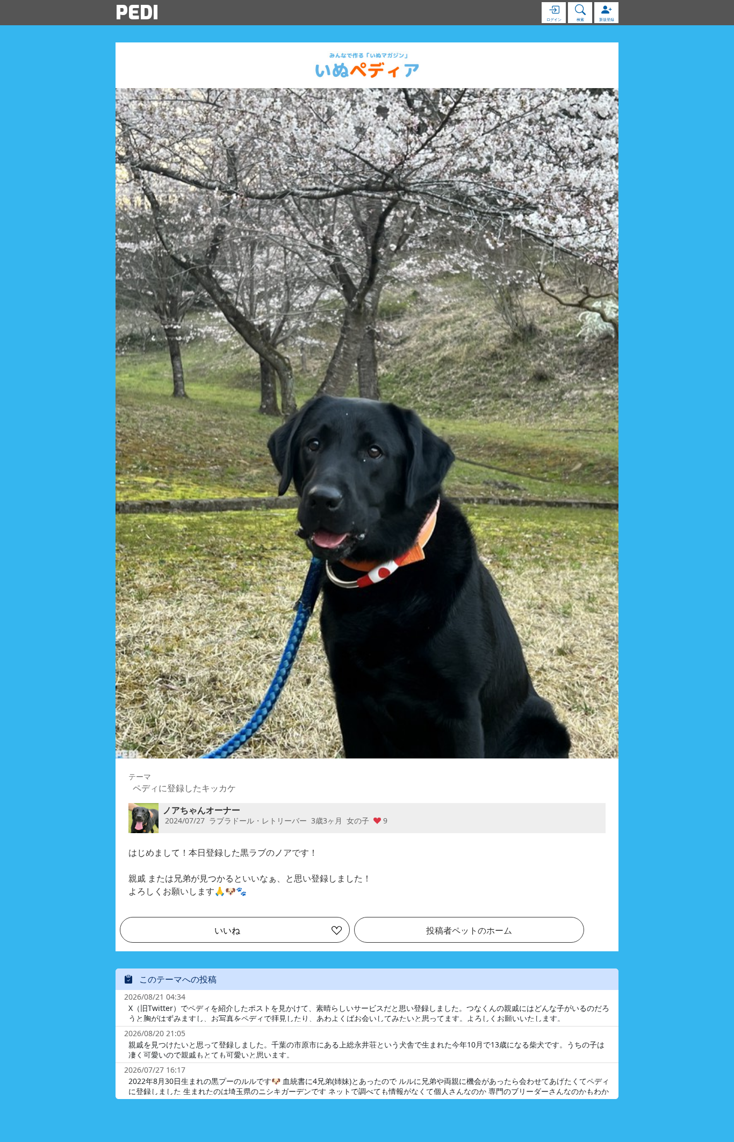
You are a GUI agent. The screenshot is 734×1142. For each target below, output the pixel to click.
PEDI (137, 12)
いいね (227, 930)
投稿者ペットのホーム (469, 930)
